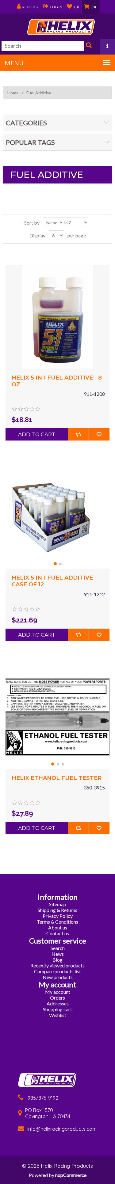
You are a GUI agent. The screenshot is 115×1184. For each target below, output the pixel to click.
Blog (57, 960)
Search (88, 46)
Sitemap (57, 904)
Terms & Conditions (57, 922)
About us (57, 927)
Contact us (57, 933)
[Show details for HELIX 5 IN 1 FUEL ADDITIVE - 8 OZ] (57, 317)
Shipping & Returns (57, 910)
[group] (57, 517)
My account (57, 992)
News (58, 954)
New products (58, 977)
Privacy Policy (58, 916)
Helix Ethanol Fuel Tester (57, 778)
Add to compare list (78, 434)
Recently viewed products (57, 965)
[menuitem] (57, 904)
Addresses (58, 1003)
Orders (57, 998)
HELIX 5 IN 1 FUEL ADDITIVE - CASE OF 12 (54, 581)
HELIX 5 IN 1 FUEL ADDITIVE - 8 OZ (57, 381)
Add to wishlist (99, 434)
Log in (56, 7)
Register (30, 7)
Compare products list (57, 971)
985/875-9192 (43, 1098)
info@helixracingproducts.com (62, 1129)
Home (13, 92)
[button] (55, 563)
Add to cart (37, 434)
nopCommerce (70, 1175)
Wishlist (57, 1015)
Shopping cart (57, 1009)
